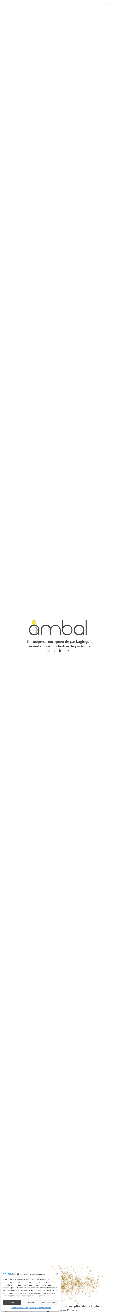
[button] (57, 1274)
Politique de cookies (19, 1308)
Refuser (31, 1302)
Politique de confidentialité (40, 1308)
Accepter (12, 1302)
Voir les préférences (49, 1302)
